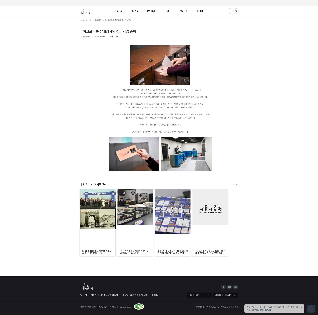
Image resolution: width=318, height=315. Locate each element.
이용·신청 (183, 11)
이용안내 (155, 295)
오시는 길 (83, 295)
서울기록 (134, 11)
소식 (167, 11)
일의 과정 (98, 20)
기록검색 (118, 11)
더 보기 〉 (235, 184)
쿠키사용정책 (259, 310)
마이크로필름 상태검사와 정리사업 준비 (118, 20)
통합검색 (229, 11)
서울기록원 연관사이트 (223, 295)
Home (82, 20)
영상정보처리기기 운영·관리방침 (135, 295)
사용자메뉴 (235, 11)
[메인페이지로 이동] (85, 11)
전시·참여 (151, 11)
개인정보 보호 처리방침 (109, 295)
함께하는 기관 (194, 295)
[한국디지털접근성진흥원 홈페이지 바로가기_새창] (112, 309)
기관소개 (199, 11)
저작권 (93, 295)
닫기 (269, 310)
